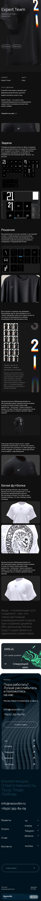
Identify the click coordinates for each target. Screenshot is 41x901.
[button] (33, 897)
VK (5, 741)
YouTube (8, 764)
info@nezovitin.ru (14, 709)
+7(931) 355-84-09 (14, 714)
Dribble (8, 746)
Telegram (9, 752)
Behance (8, 758)
